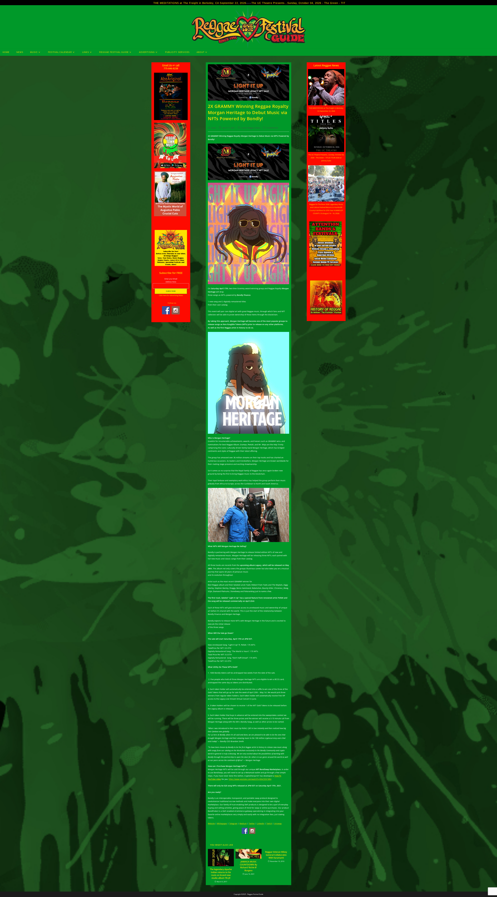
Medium (243, 823)
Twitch (269, 823)
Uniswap (278, 823)
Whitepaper (222, 823)
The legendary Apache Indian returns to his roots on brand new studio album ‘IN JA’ (221, 873)
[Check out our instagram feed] (252, 831)
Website (211, 823)
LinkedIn (260, 823)
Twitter (252, 823)
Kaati (213, 128)
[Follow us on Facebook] (245, 831)
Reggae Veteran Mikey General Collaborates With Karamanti (276, 854)
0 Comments (272, 128)
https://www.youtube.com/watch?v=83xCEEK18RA (250, 779)
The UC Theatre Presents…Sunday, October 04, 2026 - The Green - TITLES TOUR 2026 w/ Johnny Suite (191, 3)
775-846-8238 (171, 68)
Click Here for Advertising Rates (171, 295)
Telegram (233, 823)
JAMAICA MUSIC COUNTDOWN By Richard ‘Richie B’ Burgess (248, 866)
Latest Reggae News (250, 128)
